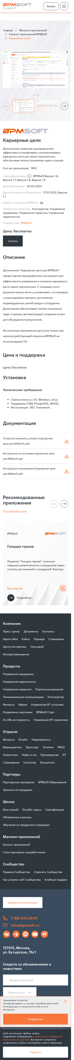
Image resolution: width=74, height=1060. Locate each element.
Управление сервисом (17, 689)
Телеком (48, 747)
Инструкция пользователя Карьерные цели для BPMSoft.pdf (29, 471)
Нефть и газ (29, 755)
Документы (31, 631)
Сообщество (13, 864)
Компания (12, 623)
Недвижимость (41, 739)
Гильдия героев (20, 546)
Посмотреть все (14, 511)
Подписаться (16, 992)
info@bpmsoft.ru (25, 925)
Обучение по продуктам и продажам (26, 825)
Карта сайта (10, 639)
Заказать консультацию (22, 902)
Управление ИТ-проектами (51, 720)
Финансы (9, 704)
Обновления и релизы (17, 817)
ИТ (64, 755)
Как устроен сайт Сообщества (22, 879)
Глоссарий (37, 646)
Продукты (11, 666)
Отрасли (10, 731)
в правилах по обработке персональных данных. (32, 1038)
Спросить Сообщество (48, 872)
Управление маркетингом (19, 681)
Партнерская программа (18, 782)
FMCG (61, 747)
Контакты (48, 631)
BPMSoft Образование (52, 782)
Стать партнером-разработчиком (24, 852)
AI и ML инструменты (16, 720)
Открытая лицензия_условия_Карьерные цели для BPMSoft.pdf (28, 441)
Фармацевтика (12, 747)
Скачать (13, 241)
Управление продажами (18, 674)
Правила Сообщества (16, 872)
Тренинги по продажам (17, 790)
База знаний (10, 809)
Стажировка (56, 639)
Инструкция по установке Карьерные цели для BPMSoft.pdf (29, 456)
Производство (49, 755)
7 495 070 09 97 (24, 918)
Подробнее (24, 598)
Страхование (11, 762)
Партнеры (11, 774)
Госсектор (29, 762)
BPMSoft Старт (45, 712)
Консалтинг (47, 762)
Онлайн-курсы (31, 809)
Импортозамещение (16, 654)
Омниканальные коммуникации (23, 697)
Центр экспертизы (14, 646)
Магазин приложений (33, 30)
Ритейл (23, 739)
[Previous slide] (6, 106)
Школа (8, 801)
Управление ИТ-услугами (47, 704)
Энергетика (10, 755)
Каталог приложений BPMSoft (28, 34)
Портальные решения (49, 689)
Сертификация (54, 809)
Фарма (23, 704)
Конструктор (56, 697)
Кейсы (26, 639)
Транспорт (32, 747)
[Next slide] (64, 106)
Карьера (39, 639)
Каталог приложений (16, 844)
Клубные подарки (56, 879)
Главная (8, 30)
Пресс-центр (11, 631)
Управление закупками (17, 712)
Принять (35, 1052)
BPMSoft (26, 223)
